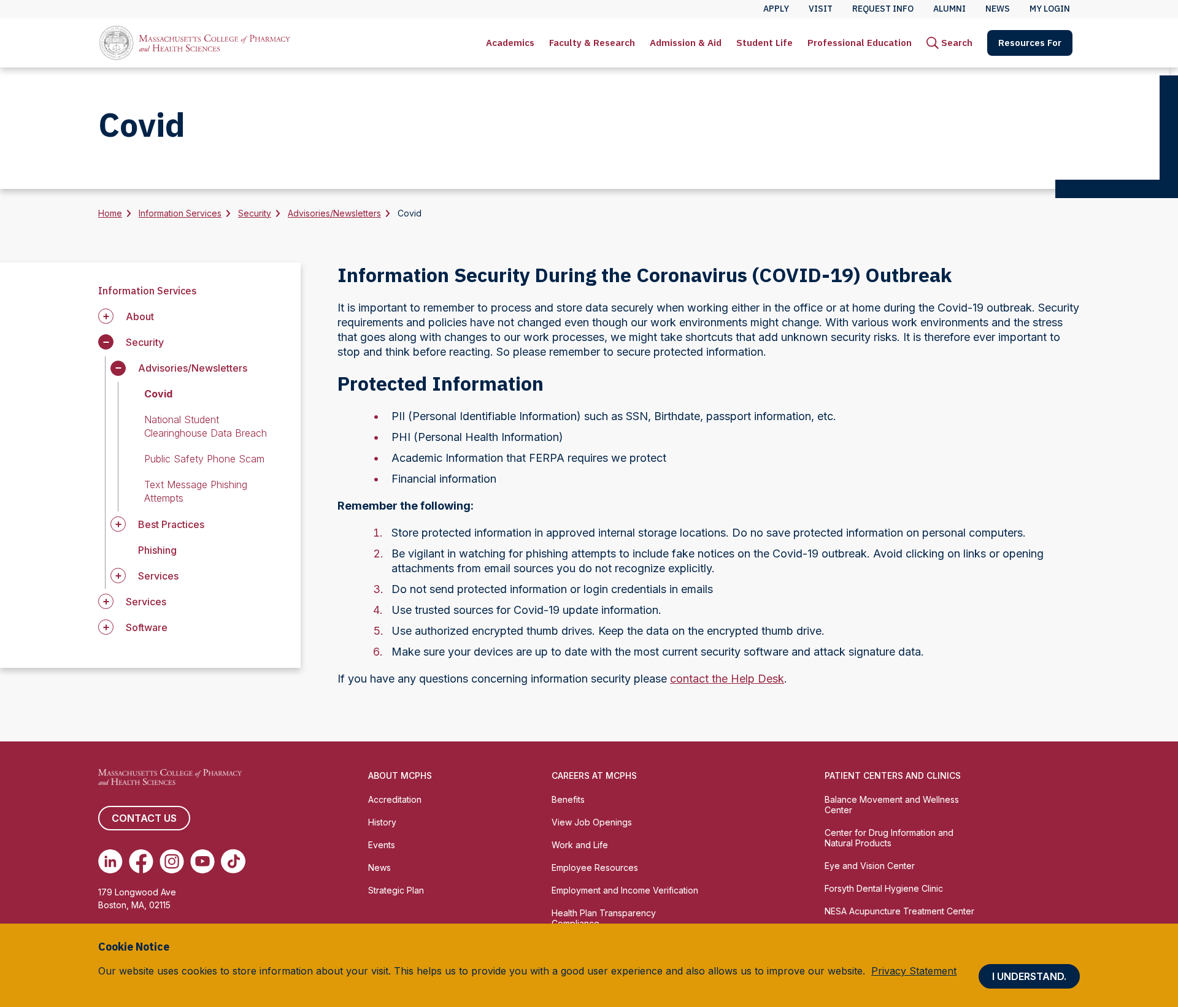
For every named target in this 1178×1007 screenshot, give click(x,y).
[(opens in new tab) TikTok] (233, 861)
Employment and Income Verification (625, 890)
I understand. (1029, 976)
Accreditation (395, 799)
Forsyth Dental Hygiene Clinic (884, 888)
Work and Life (580, 845)
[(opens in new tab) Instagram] (172, 861)
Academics (510, 42)
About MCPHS (400, 775)
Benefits (568, 799)
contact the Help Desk (727, 678)
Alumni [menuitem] (949, 8)
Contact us (144, 818)
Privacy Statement (914, 971)
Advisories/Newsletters (334, 213)
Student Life (764, 42)
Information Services (180, 213)
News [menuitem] (997, 8)
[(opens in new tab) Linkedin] (110, 861)
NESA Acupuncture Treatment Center (899, 911)
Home (110, 213)
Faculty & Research (592, 42)
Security (254, 213)
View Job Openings (592, 822)
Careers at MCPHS (594, 775)
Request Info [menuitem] (883, 8)
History (382, 822)
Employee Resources (595, 867)
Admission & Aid (686, 42)
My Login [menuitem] (1050, 8)
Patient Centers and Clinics (893, 775)
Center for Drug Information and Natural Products (889, 837)
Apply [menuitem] (776, 8)
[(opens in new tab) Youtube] (202, 861)
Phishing (157, 550)
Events (381, 845)
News (379, 867)
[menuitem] (510, 42)
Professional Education (859, 42)
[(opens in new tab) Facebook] (141, 861)
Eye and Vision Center (870, 865)
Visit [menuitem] (821, 8)
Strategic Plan (396, 890)
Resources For (1029, 42)
